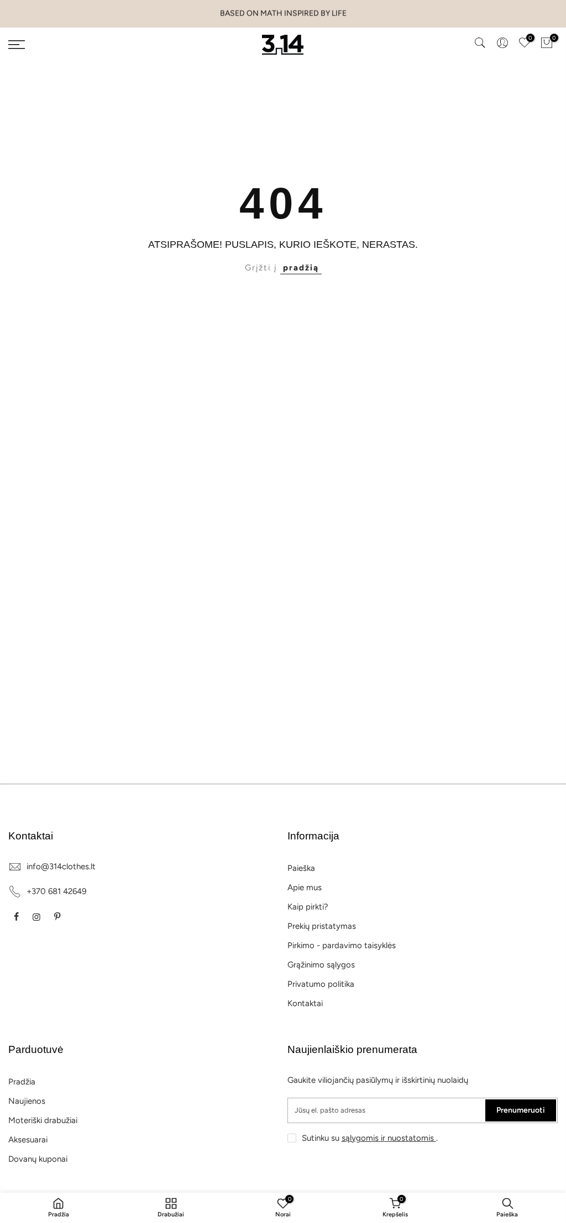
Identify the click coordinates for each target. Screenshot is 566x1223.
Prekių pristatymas (321, 926)
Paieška (301, 868)
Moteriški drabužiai (42, 1120)
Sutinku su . (370, 1138)
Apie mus (304, 887)
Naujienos (26, 1101)
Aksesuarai (28, 1140)
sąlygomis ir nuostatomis (389, 1138)
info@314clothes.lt (61, 866)
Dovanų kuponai (37, 1159)
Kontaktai (305, 1003)
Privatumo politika (320, 984)
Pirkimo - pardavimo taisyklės (341, 945)
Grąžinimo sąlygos (321, 965)
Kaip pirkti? (307, 907)
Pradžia (21, 1082)
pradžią (301, 268)
